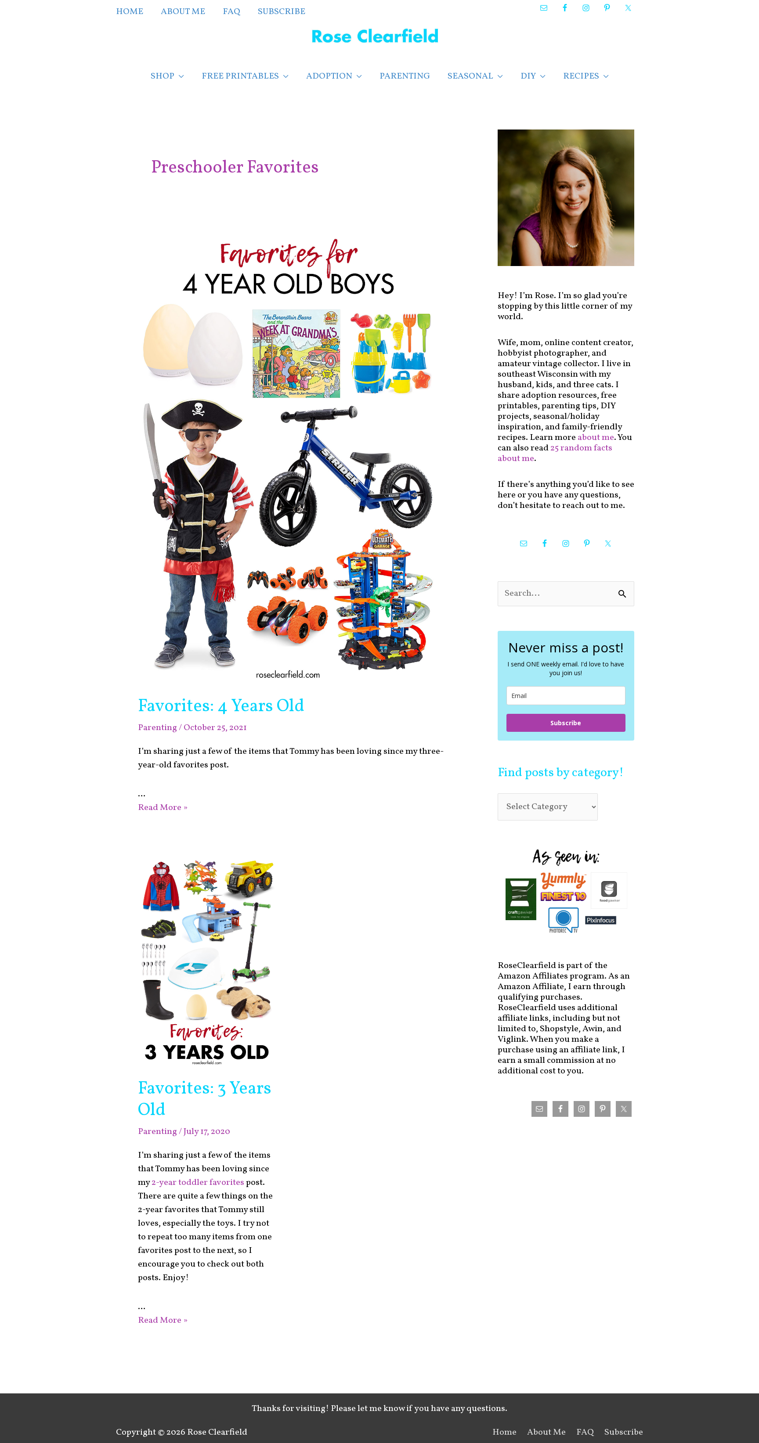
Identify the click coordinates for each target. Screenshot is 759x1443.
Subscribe (565, 723)
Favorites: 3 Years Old (204, 1100)
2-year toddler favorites (198, 1183)
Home (504, 1432)
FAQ (585, 1432)
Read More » (163, 808)
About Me (546, 1432)
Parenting (157, 728)
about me (596, 438)
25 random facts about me (555, 453)
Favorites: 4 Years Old (221, 707)
